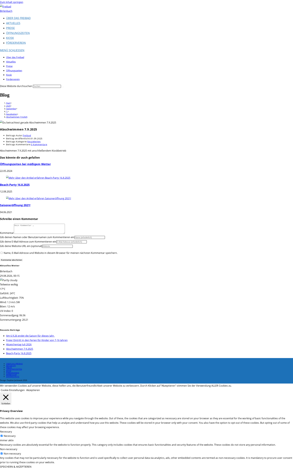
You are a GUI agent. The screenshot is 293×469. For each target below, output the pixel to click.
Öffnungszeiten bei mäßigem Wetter (25, 164)
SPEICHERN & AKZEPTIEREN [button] (15, 466)
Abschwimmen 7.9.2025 (16, 117)
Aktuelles (11, 61)
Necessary (10, 436)
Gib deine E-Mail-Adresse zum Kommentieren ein (28, 241)
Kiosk (9, 74)
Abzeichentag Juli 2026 (19, 344)
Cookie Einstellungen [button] (13, 390)
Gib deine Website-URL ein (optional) (21, 246)
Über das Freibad (15, 57)
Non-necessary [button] (8, 449)
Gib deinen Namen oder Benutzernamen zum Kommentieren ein (37, 237)
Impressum (11, 374)
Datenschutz (12, 376)
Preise (9, 66)
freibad (27, 135)
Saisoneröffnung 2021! (15, 205)
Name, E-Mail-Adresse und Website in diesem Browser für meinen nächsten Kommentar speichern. (61, 253)
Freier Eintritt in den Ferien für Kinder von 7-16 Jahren (37, 340)
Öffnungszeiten (14, 70)
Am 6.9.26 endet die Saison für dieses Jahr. (30, 335)
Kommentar (7, 233)
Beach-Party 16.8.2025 (15, 185)
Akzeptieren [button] (33, 390)
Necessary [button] (6, 431)
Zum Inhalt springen (11, 2)
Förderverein (13, 79)
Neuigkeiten (34, 141)
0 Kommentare (39, 144)
